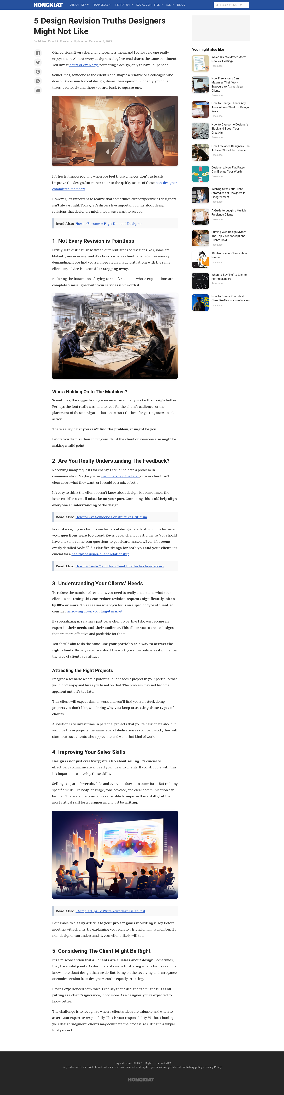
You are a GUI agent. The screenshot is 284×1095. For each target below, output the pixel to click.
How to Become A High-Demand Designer (109, 223)
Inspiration (122, 5)
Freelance (66, 41)
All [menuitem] (168, 5)
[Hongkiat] (49, 5)
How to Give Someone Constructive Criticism (111, 517)
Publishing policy (192, 1067)
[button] (38, 53)
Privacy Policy (213, 1067)
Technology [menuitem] (100, 5)
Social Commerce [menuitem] (148, 5)
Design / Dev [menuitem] (78, 5)
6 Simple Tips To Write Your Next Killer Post (110, 911)
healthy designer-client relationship (100, 554)
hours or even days (84, 64)
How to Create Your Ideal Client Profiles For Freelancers (120, 566)
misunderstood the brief (120, 476)
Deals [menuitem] (181, 5)
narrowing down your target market (94, 611)
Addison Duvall (46, 41)
